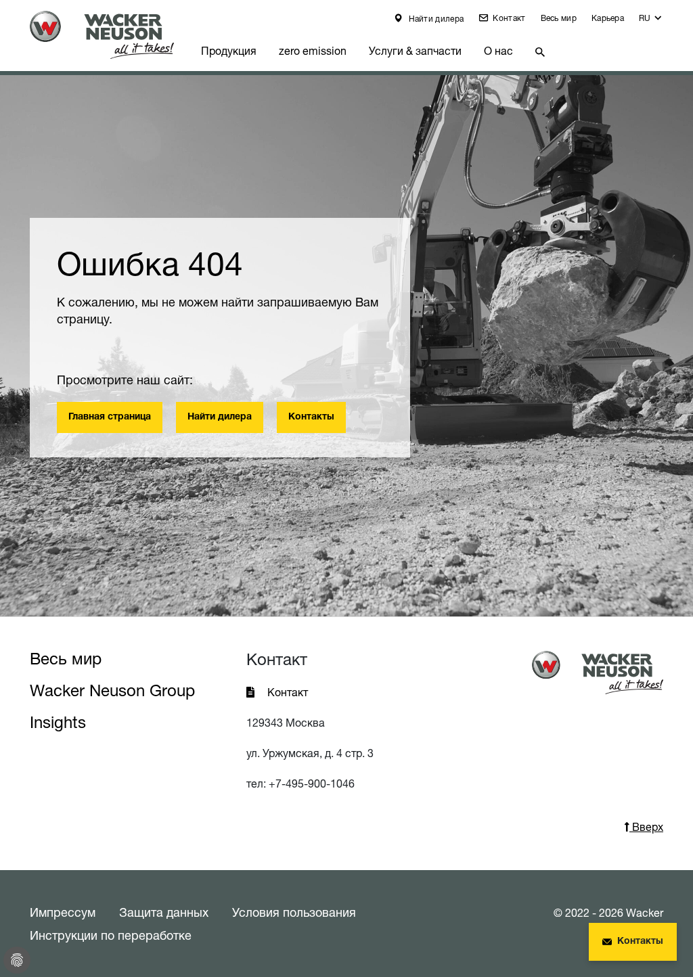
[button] (651, 21)
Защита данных (163, 912)
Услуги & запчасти (415, 51)
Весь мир (559, 18)
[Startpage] (110, 35)
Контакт (508, 18)
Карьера (607, 18)
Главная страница (109, 417)
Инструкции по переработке (111, 935)
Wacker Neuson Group (112, 690)
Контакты (311, 417)
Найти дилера (435, 19)
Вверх (646, 827)
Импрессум (62, 912)
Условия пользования (294, 912)
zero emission (312, 51)
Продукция (228, 51)
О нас (498, 51)
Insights (58, 722)
